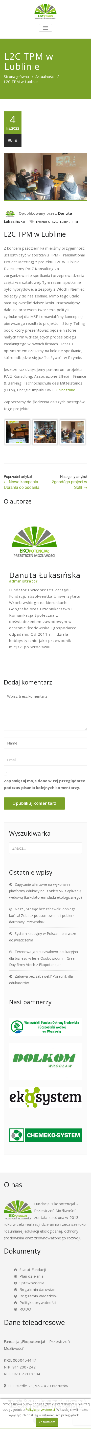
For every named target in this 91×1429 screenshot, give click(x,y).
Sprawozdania (31, 1282)
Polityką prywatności (40, 1409)
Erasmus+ (42, 222)
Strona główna (16, 76)
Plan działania (31, 1276)
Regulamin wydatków (38, 1295)
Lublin (64, 222)
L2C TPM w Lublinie (35, 234)
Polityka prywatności (37, 1302)
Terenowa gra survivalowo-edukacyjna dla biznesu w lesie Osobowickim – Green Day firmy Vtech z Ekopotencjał (43, 958)
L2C (54, 222)
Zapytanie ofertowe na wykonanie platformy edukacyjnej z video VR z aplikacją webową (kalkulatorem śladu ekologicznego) (45, 891)
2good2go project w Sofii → (69, 484)
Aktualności (44, 76)
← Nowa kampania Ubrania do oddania (21, 484)
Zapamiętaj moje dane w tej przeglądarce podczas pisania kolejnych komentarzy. (44, 784)
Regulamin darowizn (37, 1289)
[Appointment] (45, 11)
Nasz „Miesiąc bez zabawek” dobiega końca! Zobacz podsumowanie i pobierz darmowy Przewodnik (42, 915)
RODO (25, 1309)
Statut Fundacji (32, 1269)
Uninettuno (65, 389)
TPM (75, 222)
